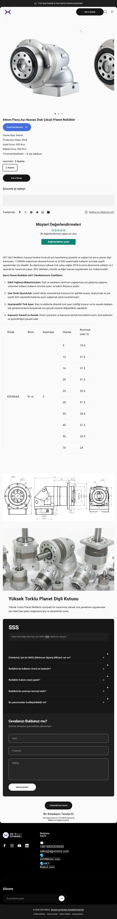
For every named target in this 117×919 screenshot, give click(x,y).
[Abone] (61, 898)
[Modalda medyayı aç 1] (81, 31)
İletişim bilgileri (65, 914)
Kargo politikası (77, 914)
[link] (17, 127)
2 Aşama (10, 167)
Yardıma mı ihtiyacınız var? (101, 212)
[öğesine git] (55, 113)
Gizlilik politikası (39, 914)
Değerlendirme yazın (58, 241)
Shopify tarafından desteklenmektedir (67, 910)
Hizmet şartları (52, 914)
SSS (47, 636)
